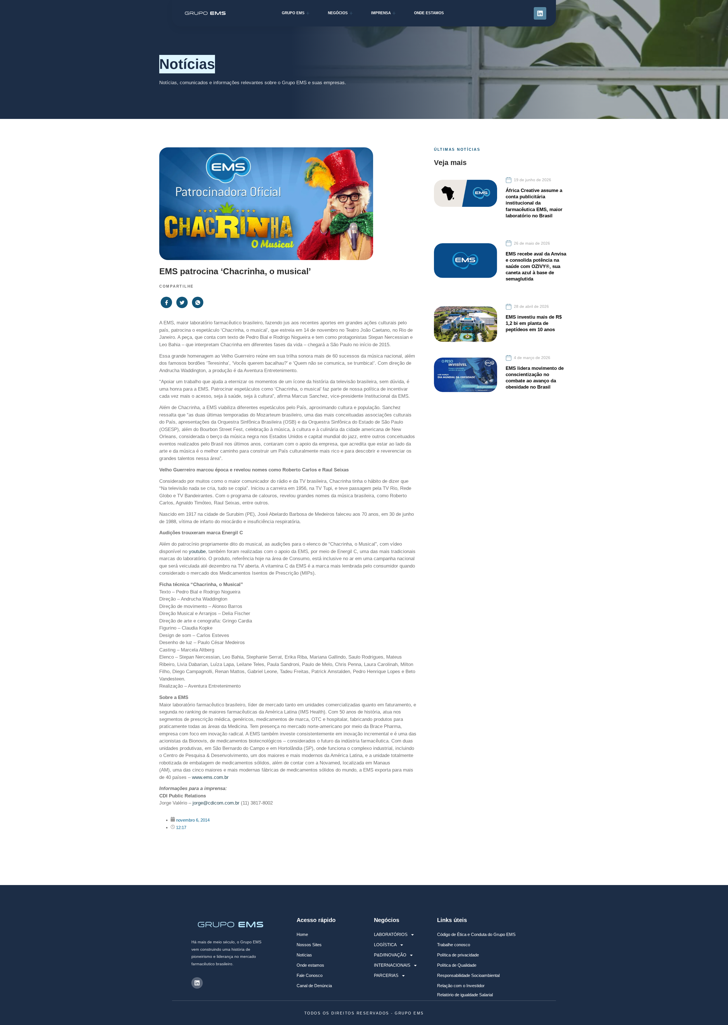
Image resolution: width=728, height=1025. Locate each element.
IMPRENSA (381, 13)
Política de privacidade (458, 954)
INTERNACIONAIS (392, 965)
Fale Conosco (309, 975)
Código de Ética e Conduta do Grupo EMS (476, 934)
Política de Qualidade (456, 965)
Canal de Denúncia (314, 985)
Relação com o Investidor (461, 985)
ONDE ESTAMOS (429, 13)
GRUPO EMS (293, 13)
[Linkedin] (540, 13)
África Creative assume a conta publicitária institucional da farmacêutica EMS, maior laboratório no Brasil (534, 203)
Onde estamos (310, 965)
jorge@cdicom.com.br (216, 803)
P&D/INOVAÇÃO (390, 954)
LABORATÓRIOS (391, 934)
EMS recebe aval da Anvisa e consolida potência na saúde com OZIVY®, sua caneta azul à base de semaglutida (536, 266)
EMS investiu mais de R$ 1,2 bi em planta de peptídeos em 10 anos (534, 323)
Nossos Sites (309, 944)
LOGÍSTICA (385, 944)
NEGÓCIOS (338, 13)
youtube (197, 551)
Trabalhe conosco (453, 944)
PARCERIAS (386, 975)
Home (302, 934)
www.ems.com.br (210, 777)
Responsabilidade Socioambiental (468, 975)
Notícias (304, 954)
